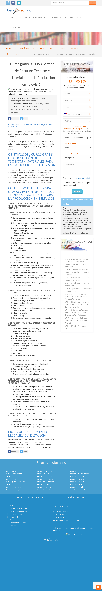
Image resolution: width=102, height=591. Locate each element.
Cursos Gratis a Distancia (46, 490)
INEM (8, 484)
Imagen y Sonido (16, 54)
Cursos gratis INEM (44, 487)
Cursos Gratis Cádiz (13, 479)
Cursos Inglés (73, 471)
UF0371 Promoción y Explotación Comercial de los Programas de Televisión (76, 320)
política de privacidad (81, 178)
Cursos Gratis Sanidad (76, 487)
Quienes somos (16, 514)
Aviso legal (14, 517)
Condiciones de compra (18, 523)
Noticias (80, 17)
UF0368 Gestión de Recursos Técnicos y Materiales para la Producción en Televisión (61, 54)
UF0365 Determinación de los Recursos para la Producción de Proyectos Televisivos (76, 296)
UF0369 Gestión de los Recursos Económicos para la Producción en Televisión (77, 272)
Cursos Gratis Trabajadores (47, 476)
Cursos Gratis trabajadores (32, 17)
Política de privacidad (17, 520)
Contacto (15, 27)
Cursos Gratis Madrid (14, 474)
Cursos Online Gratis (44, 471)
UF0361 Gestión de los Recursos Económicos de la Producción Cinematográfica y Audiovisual (76, 312)
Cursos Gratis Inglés (13, 490)
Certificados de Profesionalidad (69, 48)
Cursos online (11, 471)
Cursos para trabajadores (19, 508)
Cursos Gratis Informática (77, 490)
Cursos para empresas (45, 482)
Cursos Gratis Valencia (76, 482)
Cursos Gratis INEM (44, 474)
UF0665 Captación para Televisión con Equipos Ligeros (78, 290)
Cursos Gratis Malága (45, 479)
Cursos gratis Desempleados (16, 482)
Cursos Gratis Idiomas (76, 476)
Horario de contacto (70, 153)
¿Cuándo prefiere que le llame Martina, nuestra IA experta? (77, 129)
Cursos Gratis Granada (76, 484)
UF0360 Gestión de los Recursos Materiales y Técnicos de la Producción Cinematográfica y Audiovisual (76, 263)
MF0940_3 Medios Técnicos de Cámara (75, 327)
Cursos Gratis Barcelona (77, 479)
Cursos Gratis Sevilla (13, 487)
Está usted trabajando (71, 143)
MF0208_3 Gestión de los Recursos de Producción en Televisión (78, 279)
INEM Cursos (10, 476)
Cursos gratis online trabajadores (39, 48)
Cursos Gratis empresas (61, 17)
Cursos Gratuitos (43, 484)
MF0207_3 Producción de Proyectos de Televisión (77, 284)
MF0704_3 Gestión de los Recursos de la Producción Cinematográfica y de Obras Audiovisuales (78, 304)
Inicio (12, 17)
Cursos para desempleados (78, 474)
